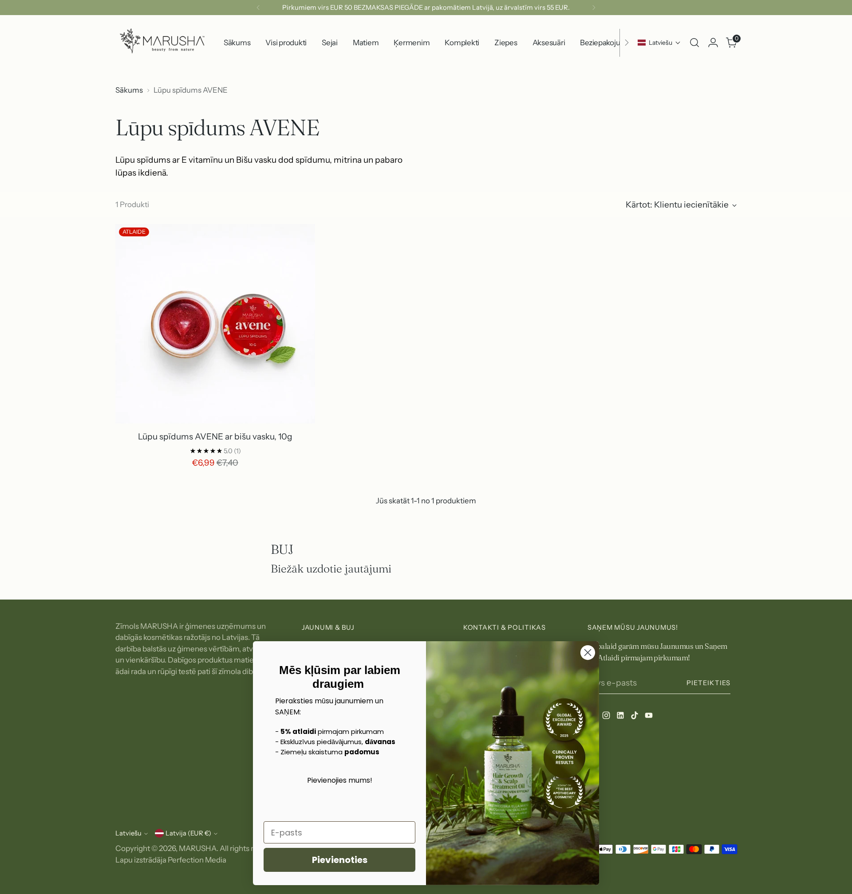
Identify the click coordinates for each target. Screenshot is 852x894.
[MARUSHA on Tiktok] (635, 717)
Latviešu (128, 833)
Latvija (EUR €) (188, 833)
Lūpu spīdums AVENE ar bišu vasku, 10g (215, 436)
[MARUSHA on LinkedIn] (621, 717)
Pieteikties (708, 683)
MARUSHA (198, 848)
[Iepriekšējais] (258, 7)
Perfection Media (197, 859)
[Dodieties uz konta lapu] (713, 42)
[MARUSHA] (162, 43)
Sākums (129, 90)
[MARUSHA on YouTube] (649, 717)
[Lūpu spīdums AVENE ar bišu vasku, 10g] (215, 323)
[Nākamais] (594, 7)
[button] (659, 42)
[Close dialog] (588, 652)
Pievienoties (339, 860)
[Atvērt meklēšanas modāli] (694, 42)
